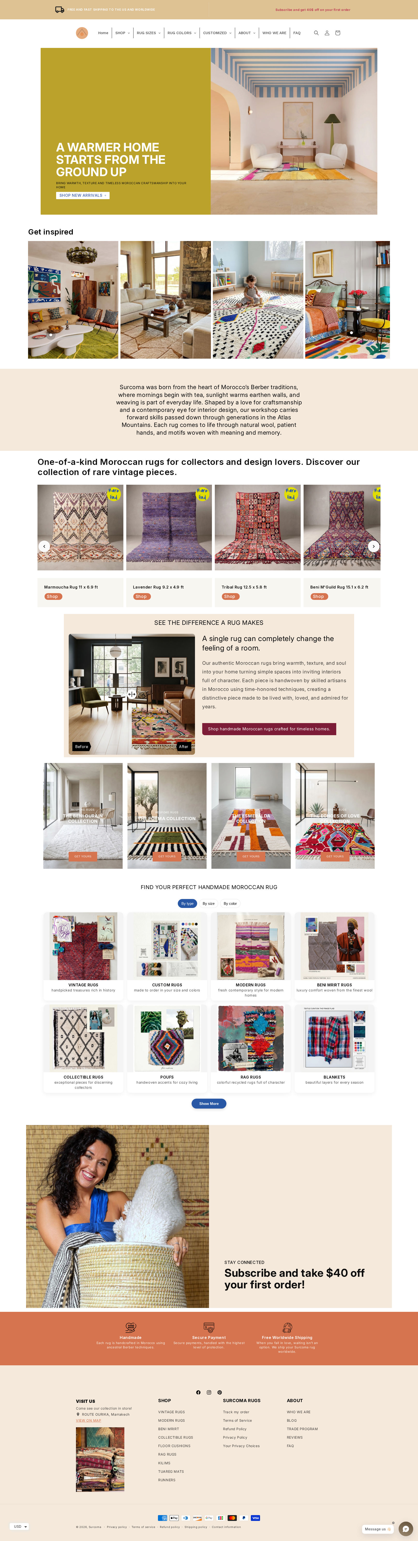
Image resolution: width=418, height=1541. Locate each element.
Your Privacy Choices (241, 1446)
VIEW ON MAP (88, 1420)
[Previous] (44, 546)
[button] (316, 33)
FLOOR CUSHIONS (174, 1446)
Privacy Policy (235, 1437)
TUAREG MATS (171, 1471)
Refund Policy (235, 1429)
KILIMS (164, 1463)
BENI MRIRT (168, 1429)
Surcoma (95, 1527)
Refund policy (170, 1527)
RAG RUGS (167, 1454)
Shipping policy (196, 1527)
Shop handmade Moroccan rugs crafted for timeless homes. (269, 728)
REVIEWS (295, 1437)
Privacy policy (117, 1527)
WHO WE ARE (299, 1412)
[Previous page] (35, 300)
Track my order (236, 1412)
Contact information (226, 1527)
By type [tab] (187, 903)
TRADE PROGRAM (302, 1429)
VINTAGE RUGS (171, 1412)
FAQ (290, 1446)
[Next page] (383, 300)
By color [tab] (230, 903)
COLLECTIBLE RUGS (175, 1437)
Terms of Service (237, 1420)
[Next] (374, 546)
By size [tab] (209, 903)
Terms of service (143, 1527)
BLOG (292, 1420)
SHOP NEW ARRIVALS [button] (81, 195)
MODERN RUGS (171, 1420)
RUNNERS (166, 1480)
